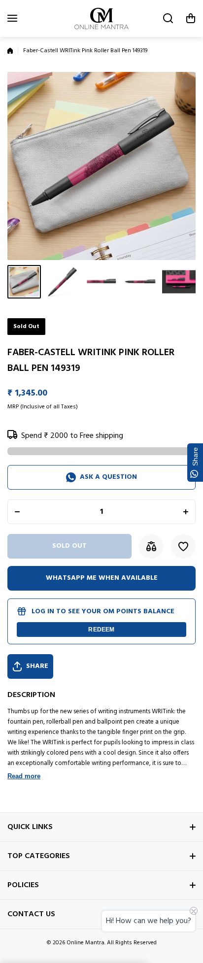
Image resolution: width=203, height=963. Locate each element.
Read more (23, 776)
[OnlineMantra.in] (101, 18)
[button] (191, 18)
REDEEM (101, 629)
